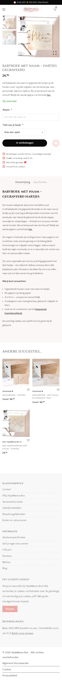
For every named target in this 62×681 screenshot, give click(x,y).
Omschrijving (22, 182)
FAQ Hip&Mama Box (13, 495)
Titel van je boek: (13, 125)
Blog (4, 568)
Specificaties (40, 182)
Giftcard (6, 549)
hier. (49, 95)
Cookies (6, 669)
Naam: (7, 109)
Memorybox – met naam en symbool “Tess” (45, 396)
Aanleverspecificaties (13, 537)
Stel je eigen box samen (15, 543)
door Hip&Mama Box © (12, 442)
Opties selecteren (10, 398)
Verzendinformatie (12, 501)
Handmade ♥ (7, 391)
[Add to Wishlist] (56, 143)
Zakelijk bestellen (11, 508)
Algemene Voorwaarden (15, 663)
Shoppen (10, 609)
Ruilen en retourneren (14, 520)
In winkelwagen (25, 142)
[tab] (22, 182)
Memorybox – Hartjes (14, 395)
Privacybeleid (9, 675)
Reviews (7, 556)
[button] (55, 37)
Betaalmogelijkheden (13, 514)
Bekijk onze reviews (22, 633)
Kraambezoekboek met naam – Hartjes (14, 447)
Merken (6, 562)
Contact (6, 489)
